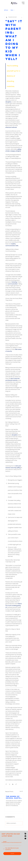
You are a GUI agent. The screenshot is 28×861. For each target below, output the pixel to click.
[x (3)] (25, 838)
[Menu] (23, 3)
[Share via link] (16, 784)
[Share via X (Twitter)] (9, 784)
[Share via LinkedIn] (12, 784)
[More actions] (22, 17)
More (12, 10)
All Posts (6, 10)
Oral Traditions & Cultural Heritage (13, 780)
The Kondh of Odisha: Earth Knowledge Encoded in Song (13, 797)
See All (21, 791)
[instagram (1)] (25, 834)
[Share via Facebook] (6, 784)
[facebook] (25, 836)
